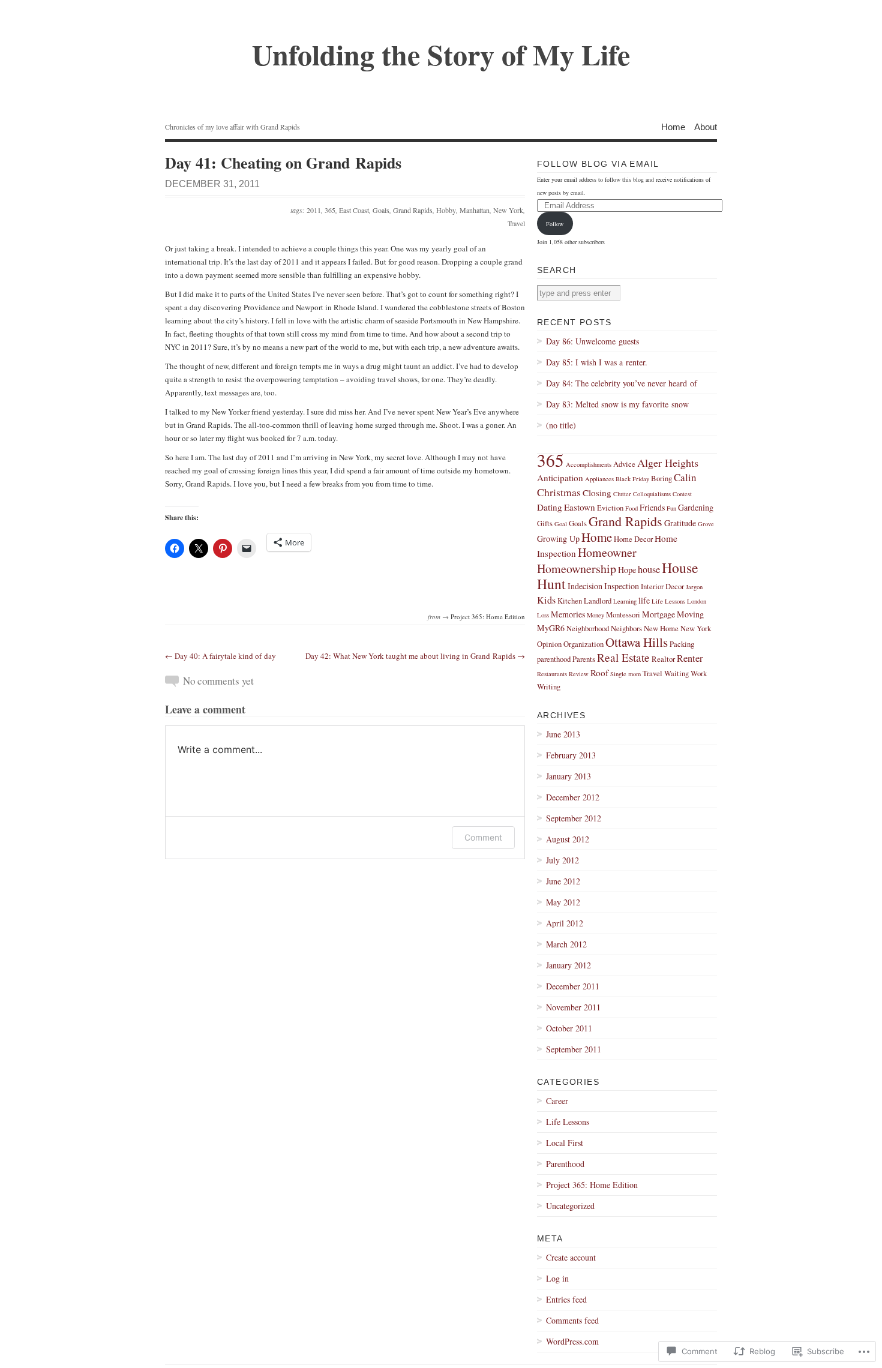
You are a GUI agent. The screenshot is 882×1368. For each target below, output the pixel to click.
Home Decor (633, 539)
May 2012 (563, 902)
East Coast (354, 210)
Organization (583, 644)
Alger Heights (667, 462)
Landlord (597, 601)
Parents (583, 659)
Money (595, 615)
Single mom (625, 674)
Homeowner (607, 552)
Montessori (623, 615)
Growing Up (558, 538)
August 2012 (567, 839)
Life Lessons (668, 601)
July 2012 (562, 860)
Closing (597, 493)
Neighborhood (587, 628)
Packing (682, 644)
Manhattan (475, 210)
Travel (516, 223)
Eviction (610, 508)
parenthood (554, 659)
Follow (554, 224)
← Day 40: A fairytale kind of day (220, 655)
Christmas (559, 492)
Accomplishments (588, 464)
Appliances (599, 479)
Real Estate (623, 657)
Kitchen (569, 601)
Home (673, 126)
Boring (661, 478)
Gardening (695, 507)
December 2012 (572, 797)
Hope (627, 569)
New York (508, 210)
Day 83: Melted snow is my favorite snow (617, 404)
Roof (599, 673)
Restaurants (552, 674)
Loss (543, 615)
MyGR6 (551, 628)
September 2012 (573, 818)
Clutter (622, 494)
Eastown (579, 507)
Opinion (549, 644)
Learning (625, 601)
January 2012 (568, 965)
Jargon (694, 587)
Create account (571, 1257)
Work (699, 673)
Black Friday (632, 479)
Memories (568, 614)
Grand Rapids (413, 210)
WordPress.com (572, 1341)
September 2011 (573, 1049)
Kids (546, 600)
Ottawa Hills (636, 642)
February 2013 (571, 755)
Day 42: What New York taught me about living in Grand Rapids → (415, 655)
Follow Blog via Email (598, 164)
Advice (624, 464)
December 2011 (572, 986)
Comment (483, 837)
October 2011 (569, 1028)
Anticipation (560, 478)
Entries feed (566, 1299)
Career (557, 1100)
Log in (557, 1278)
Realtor (663, 659)
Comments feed (572, 1320)
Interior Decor (662, 586)
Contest (682, 494)
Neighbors (626, 628)
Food (631, 508)
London (696, 601)
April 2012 (564, 923)
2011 (314, 210)
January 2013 (568, 776)
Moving (690, 614)
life (644, 600)
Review (579, 674)
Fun (671, 508)
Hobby (446, 210)
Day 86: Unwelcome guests (592, 341)
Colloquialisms (652, 494)
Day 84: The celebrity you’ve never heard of (621, 383)
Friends (652, 507)
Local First (564, 1142)
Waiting (676, 673)
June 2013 (563, 734)
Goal (560, 524)
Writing (548, 687)
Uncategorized (570, 1205)
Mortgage (658, 614)
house (649, 569)
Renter (690, 658)
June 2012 (563, 881)
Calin (685, 477)
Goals (381, 210)
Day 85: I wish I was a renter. (596, 362)
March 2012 (566, 944)
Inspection (621, 586)
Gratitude (680, 523)
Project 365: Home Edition (488, 616)
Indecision (585, 586)
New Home (661, 628)
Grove (706, 524)
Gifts (545, 523)
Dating (549, 507)
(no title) (561, 425)
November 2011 (573, 1007)
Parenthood (565, 1163)
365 (330, 210)
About (705, 126)
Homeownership (576, 568)
